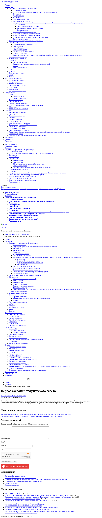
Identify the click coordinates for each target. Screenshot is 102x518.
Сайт (2, 449)
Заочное (15, 66)
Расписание (13, 114)
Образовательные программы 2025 (24, 44)
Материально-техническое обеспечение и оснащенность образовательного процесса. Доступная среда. (48, 23)
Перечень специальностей (18, 103)
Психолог (12, 118)
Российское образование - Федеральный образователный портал (27, 509)
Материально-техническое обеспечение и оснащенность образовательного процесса (37, 173)
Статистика (13, 87)
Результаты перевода (20, 53)
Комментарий (6, 438)
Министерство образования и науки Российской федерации (25, 504)
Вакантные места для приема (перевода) (26, 35)
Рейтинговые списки (16, 100)
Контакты (8, 148)
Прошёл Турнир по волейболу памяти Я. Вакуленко (22, 499)
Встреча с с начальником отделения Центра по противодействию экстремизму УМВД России (33, 189)
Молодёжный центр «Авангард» (20, 123)
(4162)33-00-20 (10, 234)
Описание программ (20, 50)
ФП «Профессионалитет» (13, 78)
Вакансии (12, 76)
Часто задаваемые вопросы (18, 59)
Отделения (12, 60)
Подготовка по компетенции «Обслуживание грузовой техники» (27, 500)
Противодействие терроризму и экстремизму (20, 478)
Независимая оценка (12, 485)
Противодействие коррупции (15, 476)
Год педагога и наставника (18, 67)
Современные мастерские (17, 91)
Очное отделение (19, 96)
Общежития (13, 107)
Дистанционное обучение (17, 112)
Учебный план (18, 46)
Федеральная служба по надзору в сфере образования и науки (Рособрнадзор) (31, 507)
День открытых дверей (8, 187)
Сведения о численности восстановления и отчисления (32, 167)
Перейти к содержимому (9, 1)
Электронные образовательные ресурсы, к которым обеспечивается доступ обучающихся (39, 132)
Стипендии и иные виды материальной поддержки (30, 37)
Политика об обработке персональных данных (21, 513)
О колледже (9, 7)
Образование (13, 42)
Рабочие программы (16, 84)
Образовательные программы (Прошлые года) (28, 164)
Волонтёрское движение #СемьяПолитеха (23, 125)
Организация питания (20, 39)
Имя (3, 442)
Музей (11, 75)
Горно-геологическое (20, 62)
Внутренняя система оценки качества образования (26, 41)
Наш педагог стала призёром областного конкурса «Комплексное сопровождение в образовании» (38, 497)
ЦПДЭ (11, 69)
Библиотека (21, 25)
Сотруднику (9, 139)
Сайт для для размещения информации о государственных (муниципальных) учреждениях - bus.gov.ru (40, 511)
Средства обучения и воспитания (28, 26)
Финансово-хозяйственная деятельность (26, 33)
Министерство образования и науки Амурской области (23, 506)
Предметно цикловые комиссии (23, 51)
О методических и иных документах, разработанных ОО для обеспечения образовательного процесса (47, 55)
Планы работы (14, 157)
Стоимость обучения (16, 134)
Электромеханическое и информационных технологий (31, 64)
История (12, 71)
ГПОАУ (3, 227)
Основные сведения (19, 10)
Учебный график (18, 48)
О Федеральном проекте (17, 80)
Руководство (17, 17)
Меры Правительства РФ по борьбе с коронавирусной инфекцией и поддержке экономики (36, 479)
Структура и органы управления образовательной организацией (35, 12)
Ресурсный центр (11, 146)
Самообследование (11, 483)
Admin (17, 396)
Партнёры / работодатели (17, 85)
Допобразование (18, 16)
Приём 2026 (13, 94)
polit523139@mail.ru (22, 234)
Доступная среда (22, 30)
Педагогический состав (21, 19)
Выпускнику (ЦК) (11, 137)
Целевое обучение (15, 101)
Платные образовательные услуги (24, 32)
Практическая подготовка (17, 128)
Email (3, 445)
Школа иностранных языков (18, 109)
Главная (7, 5)
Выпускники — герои (16, 73)
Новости (23, 396)
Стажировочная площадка (18, 57)
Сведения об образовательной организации (23, 8)
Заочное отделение (19, 98)
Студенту (8, 110)
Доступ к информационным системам (30, 28)
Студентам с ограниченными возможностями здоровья (27, 135)
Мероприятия (13, 89)
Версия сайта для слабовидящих (16, 466)
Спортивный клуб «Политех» (19, 130)
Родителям (8, 141)
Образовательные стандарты (22, 21)
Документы (17, 14)
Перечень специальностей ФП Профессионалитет (26, 105)
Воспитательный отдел (17, 116)
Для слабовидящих (11, 144)
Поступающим (14, 82)
